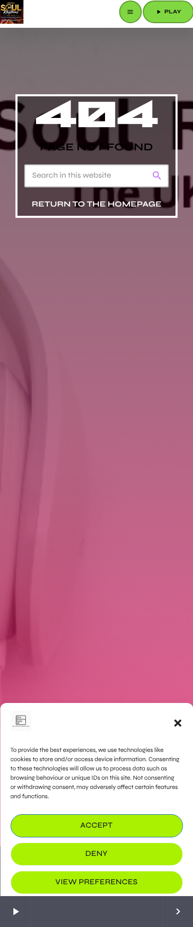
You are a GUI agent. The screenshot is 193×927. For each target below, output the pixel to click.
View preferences (97, 882)
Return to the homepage (97, 204)
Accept (96, 825)
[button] (177, 723)
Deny (96, 854)
